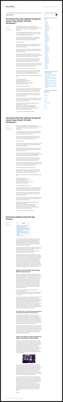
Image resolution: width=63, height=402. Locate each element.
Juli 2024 (46, 42)
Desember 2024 (47, 38)
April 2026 (46, 23)
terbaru (9, 225)
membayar (7, 29)
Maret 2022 (46, 67)
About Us (50, 6)
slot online (45, 97)
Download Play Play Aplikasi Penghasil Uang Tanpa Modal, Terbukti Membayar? (23, 21)
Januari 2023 (46, 58)
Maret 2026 (46, 24)
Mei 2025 (46, 33)
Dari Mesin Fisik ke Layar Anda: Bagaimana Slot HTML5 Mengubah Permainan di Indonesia (51, 86)
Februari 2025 (47, 36)
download (9, 28)
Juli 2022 (46, 64)
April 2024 (46, 45)
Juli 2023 (46, 53)
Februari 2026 (47, 25)
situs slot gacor (46, 95)
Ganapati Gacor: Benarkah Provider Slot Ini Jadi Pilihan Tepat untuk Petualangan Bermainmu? (51, 81)
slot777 (45, 106)
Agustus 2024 (47, 41)
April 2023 (46, 56)
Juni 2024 (46, 43)
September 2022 (47, 62)
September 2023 (47, 51)
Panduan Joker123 (20, 235)
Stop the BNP (10, 6)
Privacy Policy (45, 6)
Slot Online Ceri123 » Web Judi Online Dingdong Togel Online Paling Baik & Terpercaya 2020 (23, 229)
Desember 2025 (47, 27)
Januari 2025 (47, 37)
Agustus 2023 (47, 52)
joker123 (7, 223)
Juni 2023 (46, 54)
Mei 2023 (46, 55)
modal (10, 29)
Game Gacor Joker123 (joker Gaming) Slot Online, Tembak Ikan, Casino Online (23, 232)
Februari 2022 (47, 68)
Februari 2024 (47, 47)
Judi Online (7, 27)
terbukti (12, 30)
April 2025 (46, 34)
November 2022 (47, 60)
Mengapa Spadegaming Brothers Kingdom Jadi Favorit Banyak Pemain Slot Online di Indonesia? (51, 78)
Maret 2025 (46, 35)
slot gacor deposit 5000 (47, 102)
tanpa (10, 30)
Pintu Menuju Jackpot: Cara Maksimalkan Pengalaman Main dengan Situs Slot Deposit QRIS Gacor (51, 84)
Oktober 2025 (47, 29)
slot (44, 104)
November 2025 (47, 28)
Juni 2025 (46, 32)
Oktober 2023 (47, 50)
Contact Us (55, 6)
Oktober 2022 (47, 61)
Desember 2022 (47, 59)
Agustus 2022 (47, 63)
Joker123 (45, 100)
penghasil (7, 30)
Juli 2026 (46, 21)
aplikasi (7, 28)
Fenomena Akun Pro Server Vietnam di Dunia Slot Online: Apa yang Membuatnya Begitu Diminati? (50, 76)
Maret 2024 (46, 46)
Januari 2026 (47, 26)
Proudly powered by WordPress (19, 398)
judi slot (45, 93)
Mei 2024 (46, 44)
